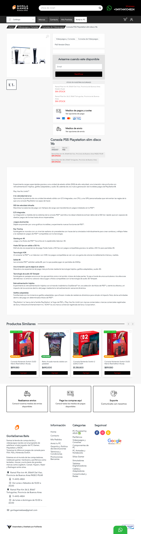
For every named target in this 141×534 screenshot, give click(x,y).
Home (11, 27)
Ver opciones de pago (75, 114)
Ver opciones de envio (75, 131)
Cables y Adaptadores (78, 470)
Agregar (23, 373)
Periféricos (77, 437)
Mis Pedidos (56, 439)
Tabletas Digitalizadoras (79, 464)
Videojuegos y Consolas (28, 27)
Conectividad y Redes (80, 475)
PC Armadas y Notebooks (79, 451)
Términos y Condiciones (56, 453)
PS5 (63, 150)
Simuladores (78, 460)
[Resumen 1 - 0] (68, 331)
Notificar (78, 74)
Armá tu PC (56, 443)
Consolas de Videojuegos (53, 27)
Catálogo (16, 19)
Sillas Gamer (78, 457)
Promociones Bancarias (57, 458)
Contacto (55, 436)
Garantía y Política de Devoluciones (59, 447)
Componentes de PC (81, 446)
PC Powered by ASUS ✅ (80, 432)
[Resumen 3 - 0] (36, 331)
